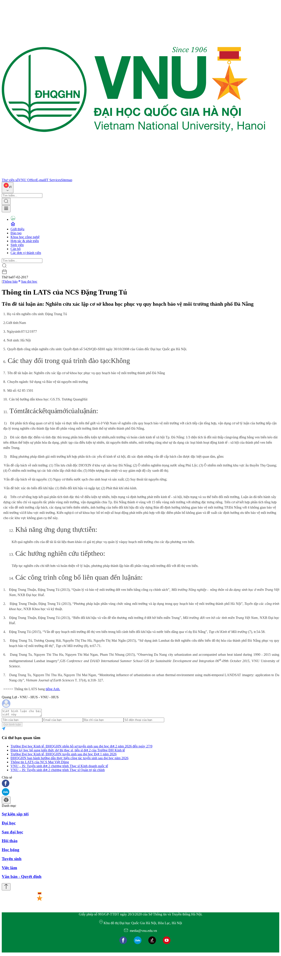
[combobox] (7, 187)
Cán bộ (16, 249)
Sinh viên (17, 245)
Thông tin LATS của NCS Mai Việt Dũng (40, 762)
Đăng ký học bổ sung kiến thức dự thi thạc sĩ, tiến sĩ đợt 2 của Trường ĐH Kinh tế (68, 750)
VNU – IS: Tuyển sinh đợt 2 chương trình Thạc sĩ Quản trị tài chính (58, 770)
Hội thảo (10, 840)
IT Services (53, 180)
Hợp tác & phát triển (25, 241)
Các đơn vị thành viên (26, 253)
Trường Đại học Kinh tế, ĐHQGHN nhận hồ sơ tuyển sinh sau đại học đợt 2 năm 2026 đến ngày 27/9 (81, 746)
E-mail (40, 180)
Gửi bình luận (12, 724)
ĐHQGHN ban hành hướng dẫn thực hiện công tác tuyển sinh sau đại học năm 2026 (69, 758)
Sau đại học (29, 281)
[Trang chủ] (133, 176)
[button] (140, 783)
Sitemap (66, 180)
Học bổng (10, 849)
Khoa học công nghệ (25, 237)
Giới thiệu (17, 229)
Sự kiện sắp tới (15, 814)
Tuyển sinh (12, 858)
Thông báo (10, 281)
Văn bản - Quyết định (21, 876)
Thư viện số (10, 180)
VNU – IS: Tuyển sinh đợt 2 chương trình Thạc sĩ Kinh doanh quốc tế (59, 766)
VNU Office (27, 180)
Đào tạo (16, 233)
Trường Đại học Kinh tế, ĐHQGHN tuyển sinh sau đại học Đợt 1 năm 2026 (64, 754)
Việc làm (9, 867)
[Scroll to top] (6, 886)
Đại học (9, 823)
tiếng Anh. (53, 689)
